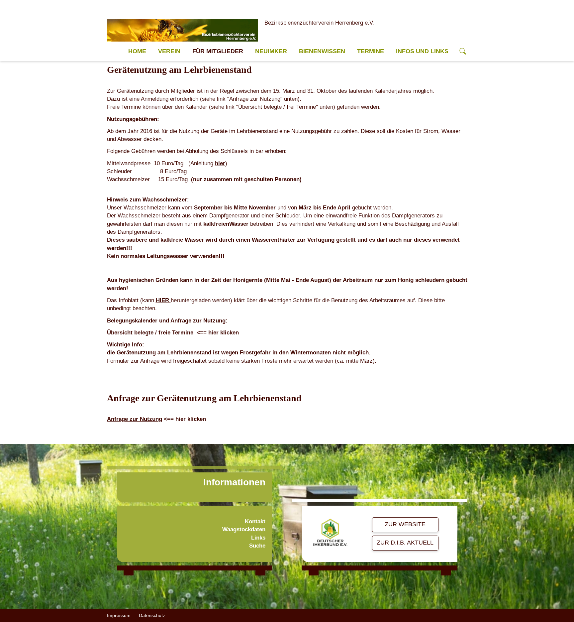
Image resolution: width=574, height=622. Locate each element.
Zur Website (405, 524)
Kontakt (255, 521)
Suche (257, 546)
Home (137, 51)
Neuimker (271, 51)
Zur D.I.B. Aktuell (405, 542)
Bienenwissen (322, 51)
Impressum (119, 615)
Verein (169, 51)
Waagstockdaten (243, 529)
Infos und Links (422, 51)
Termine (370, 51)
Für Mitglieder (217, 51)
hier (220, 163)
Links (258, 538)
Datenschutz (152, 615)
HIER (163, 300)
